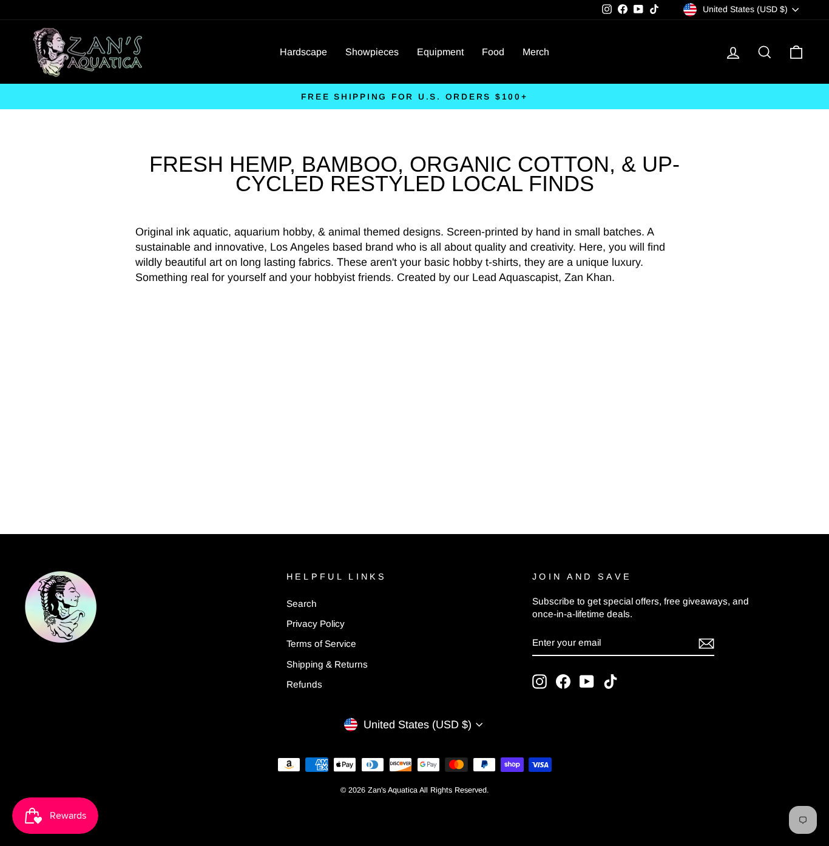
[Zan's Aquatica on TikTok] (610, 681)
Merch (536, 52)
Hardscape (303, 52)
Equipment (440, 52)
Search (301, 603)
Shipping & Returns (327, 664)
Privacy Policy (315, 623)
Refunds (304, 684)
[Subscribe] (706, 643)
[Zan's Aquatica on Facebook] (563, 681)
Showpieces (372, 52)
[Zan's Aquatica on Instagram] (539, 681)
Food (493, 52)
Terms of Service (321, 643)
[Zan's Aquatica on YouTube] (587, 681)
